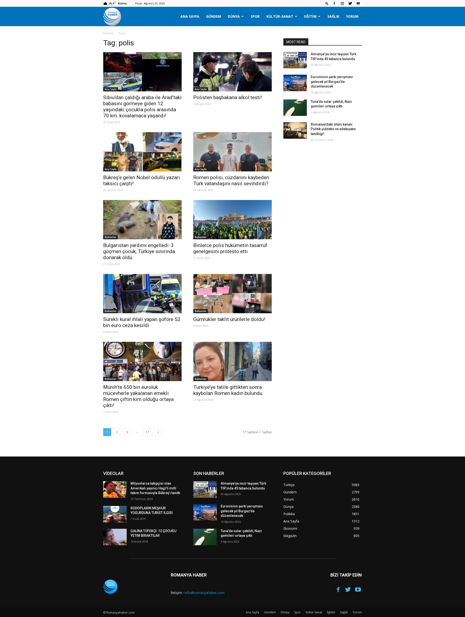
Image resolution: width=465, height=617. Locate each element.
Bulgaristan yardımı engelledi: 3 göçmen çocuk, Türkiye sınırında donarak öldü (139, 251)
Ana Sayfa (189, 16)
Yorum (352, 16)
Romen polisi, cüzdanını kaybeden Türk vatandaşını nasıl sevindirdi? (231, 180)
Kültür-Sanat (279, 16)
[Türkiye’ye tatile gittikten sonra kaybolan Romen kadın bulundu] (232, 361)
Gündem (213, 16)
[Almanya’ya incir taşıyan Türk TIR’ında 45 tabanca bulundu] (295, 60)
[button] (327, 3)
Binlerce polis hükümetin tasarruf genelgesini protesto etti (230, 248)
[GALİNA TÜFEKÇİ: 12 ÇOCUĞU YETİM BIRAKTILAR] (115, 537)
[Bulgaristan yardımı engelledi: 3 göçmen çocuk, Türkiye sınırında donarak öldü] (142, 219)
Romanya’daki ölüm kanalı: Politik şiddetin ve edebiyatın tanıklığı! (333, 129)
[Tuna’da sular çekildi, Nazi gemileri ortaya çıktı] (295, 107)
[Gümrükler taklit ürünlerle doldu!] (232, 293)
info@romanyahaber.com (205, 592)
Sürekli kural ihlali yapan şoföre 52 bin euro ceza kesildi (141, 322)
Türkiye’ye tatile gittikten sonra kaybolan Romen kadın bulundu (227, 390)
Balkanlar (110, 237)
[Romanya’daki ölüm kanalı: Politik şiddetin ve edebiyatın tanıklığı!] (295, 130)
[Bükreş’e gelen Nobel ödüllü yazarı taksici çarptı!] (142, 151)
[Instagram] (342, 3)
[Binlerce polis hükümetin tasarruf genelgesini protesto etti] (232, 219)
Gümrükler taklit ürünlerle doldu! (229, 319)
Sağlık (333, 16)
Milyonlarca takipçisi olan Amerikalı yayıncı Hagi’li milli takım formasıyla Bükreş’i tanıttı (155, 488)
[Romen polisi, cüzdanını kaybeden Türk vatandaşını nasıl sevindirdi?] (232, 151)
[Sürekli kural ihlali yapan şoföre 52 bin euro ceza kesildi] (142, 293)
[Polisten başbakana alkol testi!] (232, 71)
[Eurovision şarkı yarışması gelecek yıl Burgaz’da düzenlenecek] (295, 83)
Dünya (234, 16)
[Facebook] (334, 3)
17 (147, 432)
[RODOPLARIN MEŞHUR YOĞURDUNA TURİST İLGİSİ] (115, 514)
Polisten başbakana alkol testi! (227, 97)
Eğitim (310, 16)
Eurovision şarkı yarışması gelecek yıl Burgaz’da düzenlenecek (332, 81)
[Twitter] (350, 3)
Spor (255, 16)
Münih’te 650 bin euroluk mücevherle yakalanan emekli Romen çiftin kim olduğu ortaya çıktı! (138, 396)
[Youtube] (358, 3)
